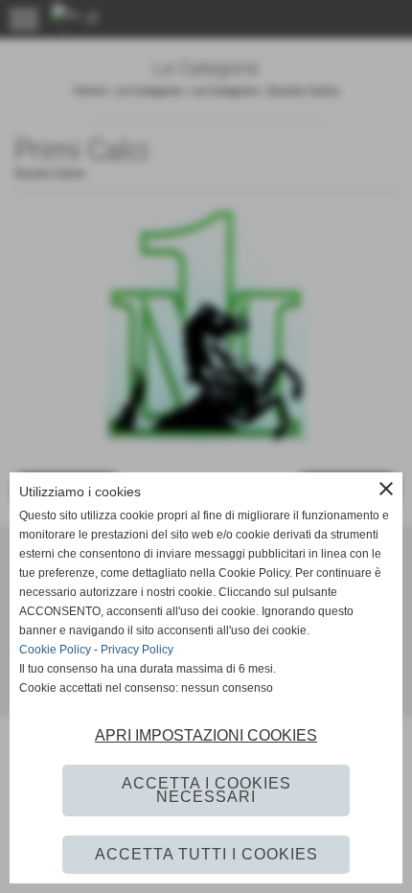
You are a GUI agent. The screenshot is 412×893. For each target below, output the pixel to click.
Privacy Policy (137, 649)
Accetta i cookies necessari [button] (206, 790)
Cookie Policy (55, 649)
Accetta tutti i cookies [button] (206, 854)
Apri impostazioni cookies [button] (206, 735)
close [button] (386, 488)
